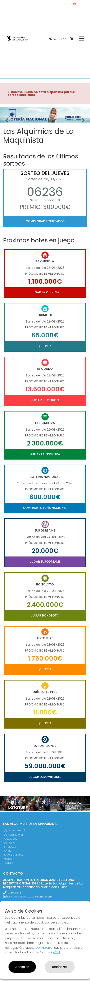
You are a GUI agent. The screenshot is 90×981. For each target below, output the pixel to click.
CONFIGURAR (44, 948)
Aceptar (22, 966)
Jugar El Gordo (45, 400)
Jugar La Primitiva (45, 454)
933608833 (14, 892)
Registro (8, 863)
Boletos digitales (13, 854)
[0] (73, 39)
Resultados (10, 838)
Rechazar (60, 966)
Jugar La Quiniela (45, 292)
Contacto (9, 842)
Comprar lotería (13, 834)
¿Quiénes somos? (14, 830)
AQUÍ (56, 952)
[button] (7, 120)
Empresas (10, 846)
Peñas (7, 850)
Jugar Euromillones (45, 777)
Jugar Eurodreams (45, 561)
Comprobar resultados (45, 221)
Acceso (59, 39)
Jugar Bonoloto (45, 615)
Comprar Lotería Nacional (45, 508)
